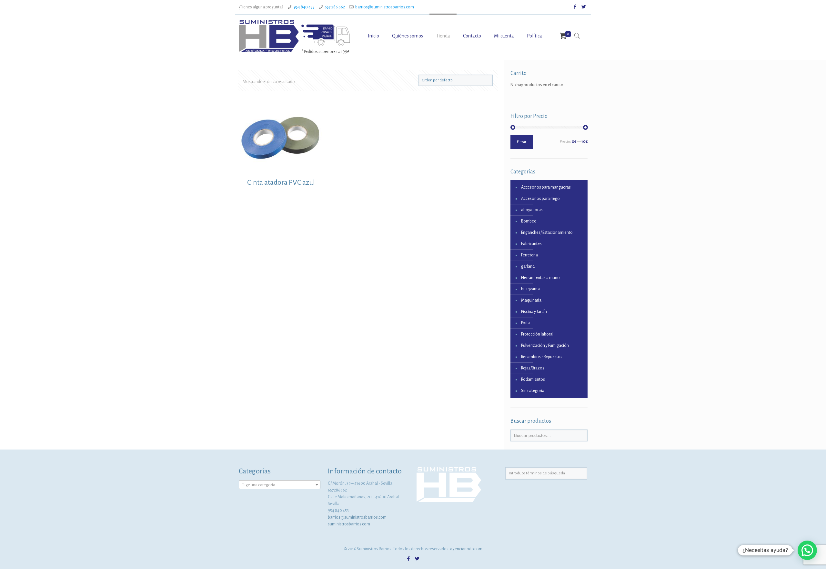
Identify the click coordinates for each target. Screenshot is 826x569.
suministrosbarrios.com (349, 524)
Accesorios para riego (540, 198)
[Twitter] (583, 7)
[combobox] (279, 484)
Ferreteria (529, 255)
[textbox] (279, 485)
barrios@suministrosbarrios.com (384, 7)
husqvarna (530, 289)
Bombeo (529, 221)
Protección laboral (537, 334)
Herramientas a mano (540, 277)
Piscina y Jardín (534, 311)
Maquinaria (531, 300)
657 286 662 (335, 7)
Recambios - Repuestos (541, 357)
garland (528, 266)
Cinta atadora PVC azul (281, 182)
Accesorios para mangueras (546, 187)
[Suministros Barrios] (269, 36)
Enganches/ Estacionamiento (547, 232)
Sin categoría (532, 390)
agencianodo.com (466, 549)
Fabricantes (531, 244)
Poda (525, 323)
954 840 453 (304, 7)
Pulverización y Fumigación (545, 345)
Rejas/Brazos (532, 368)
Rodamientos (533, 379)
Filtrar (521, 142)
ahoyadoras (532, 210)
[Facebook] (575, 7)
